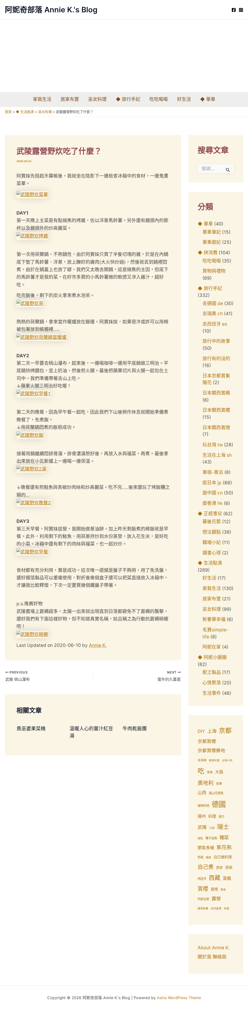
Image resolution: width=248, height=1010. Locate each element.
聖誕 (208, 857)
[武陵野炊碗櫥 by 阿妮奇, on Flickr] (32, 634)
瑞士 (223, 826)
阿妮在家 (211, 647)
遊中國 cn (212, 493)
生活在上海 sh (217, 455)
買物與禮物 (213, 271)
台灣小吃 (227, 760)
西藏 (214, 877)
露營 (216, 898)
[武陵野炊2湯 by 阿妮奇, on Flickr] (31, 468)
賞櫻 (203, 888)
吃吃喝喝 (158, 99)
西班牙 (202, 879)
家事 (219, 784)
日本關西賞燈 (216, 427)
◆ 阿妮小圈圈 (212, 657)
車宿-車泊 (212, 472)
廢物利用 (203, 806)
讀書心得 (211, 553)
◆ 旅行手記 (128, 99)
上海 (212, 731)
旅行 (221, 816)
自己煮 (206, 867)
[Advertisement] (124, 56)
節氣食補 (206, 847)
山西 (202, 792)
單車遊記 (211, 242)
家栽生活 (42, 99)
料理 (212, 816)
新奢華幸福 (213, 619)
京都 (225, 730)
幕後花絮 (211, 521)
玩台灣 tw (212, 445)
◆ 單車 (207, 99)
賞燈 (214, 889)
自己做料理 (223, 857)
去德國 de (212, 303)
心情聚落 (211, 683)
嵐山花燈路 (216, 793)
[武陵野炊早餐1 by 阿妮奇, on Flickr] (33, 393)
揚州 (202, 816)
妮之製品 (211, 672)
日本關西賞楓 (216, 393)
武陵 (202, 827)
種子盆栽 (211, 838)
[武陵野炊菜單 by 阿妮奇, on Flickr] (32, 194)
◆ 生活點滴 (210, 563)
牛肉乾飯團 (135, 729)
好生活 (184, 99)
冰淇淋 (202, 760)
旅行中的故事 (216, 341)
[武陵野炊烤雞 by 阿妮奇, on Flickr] (32, 236)
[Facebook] (234, 10)
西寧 (228, 867)
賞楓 (227, 878)
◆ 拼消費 (207, 252)
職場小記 (211, 542)
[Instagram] (241, 10)
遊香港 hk (212, 503)
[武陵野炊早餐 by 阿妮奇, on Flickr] (32, 551)
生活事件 (211, 693)
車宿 (223, 889)
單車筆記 (211, 232)
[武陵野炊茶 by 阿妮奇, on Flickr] (29, 303)
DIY (201, 731)
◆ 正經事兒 (210, 513)
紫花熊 (224, 847)
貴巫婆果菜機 (31, 729)
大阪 (219, 772)
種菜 (224, 837)
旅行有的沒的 (216, 358)
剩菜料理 (214, 760)
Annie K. (98, 645)
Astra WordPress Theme (179, 997)
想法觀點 (211, 532)
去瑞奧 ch (212, 313)
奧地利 (206, 783)
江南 (212, 828)
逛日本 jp (212, 483)
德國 (219, 804)
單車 (210, 772)
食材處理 (216, 908)
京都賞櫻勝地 (211, 750)
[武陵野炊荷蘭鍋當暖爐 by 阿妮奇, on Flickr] (41, 337)
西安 (219, 867)
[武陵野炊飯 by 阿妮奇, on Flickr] (29, 435)
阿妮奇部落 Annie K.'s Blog (51, 9)
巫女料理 (97, 99)
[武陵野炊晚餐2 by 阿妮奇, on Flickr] (33, 502)
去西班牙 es (214, 324)
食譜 (226, 908)
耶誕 (200, 857)
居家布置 (70, 99)
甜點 (200, 838)
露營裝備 (203, 908)
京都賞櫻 (207, 741)
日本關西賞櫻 (216, 410)
